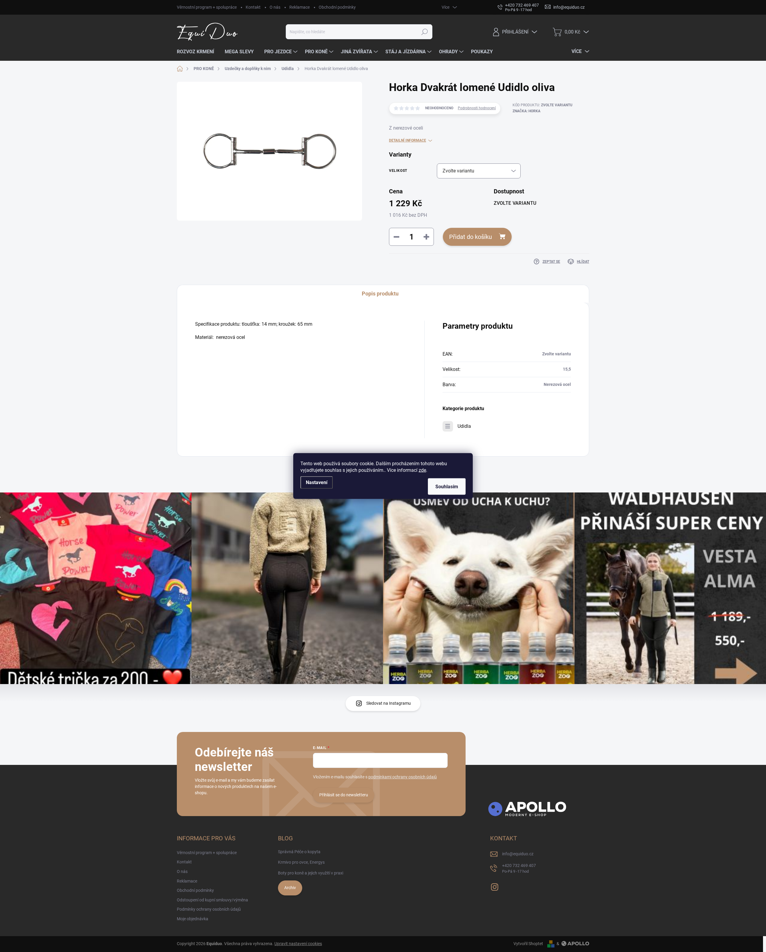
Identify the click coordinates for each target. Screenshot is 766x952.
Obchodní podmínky (337, 7)
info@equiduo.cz (518, 853)
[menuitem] (198, 52)
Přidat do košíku (470, 236)
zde (422, 470)
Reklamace (299, 7)
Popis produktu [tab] (380, 293)
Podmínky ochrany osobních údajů (209, 909)
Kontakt (253, 7)
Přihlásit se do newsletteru (343, 794)
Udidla (464, 426)
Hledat (425, 31)
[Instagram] (494, 886)
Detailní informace (407, 140)
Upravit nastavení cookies (298, 943)
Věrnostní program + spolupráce (207, 7)
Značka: (526, 111)
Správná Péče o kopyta (299, 851)
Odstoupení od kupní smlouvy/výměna (212, 900)
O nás (275, 7)
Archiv (290, 887)
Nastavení (316, 482)
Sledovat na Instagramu (388, 703)
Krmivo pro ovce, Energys (301, 862)
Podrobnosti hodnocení (477, 108)
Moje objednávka (192, 918)
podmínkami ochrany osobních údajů (402, 776)
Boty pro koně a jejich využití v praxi (310, 873)
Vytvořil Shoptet (528, 943)
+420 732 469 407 (519, 868)
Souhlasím (446, 486)
